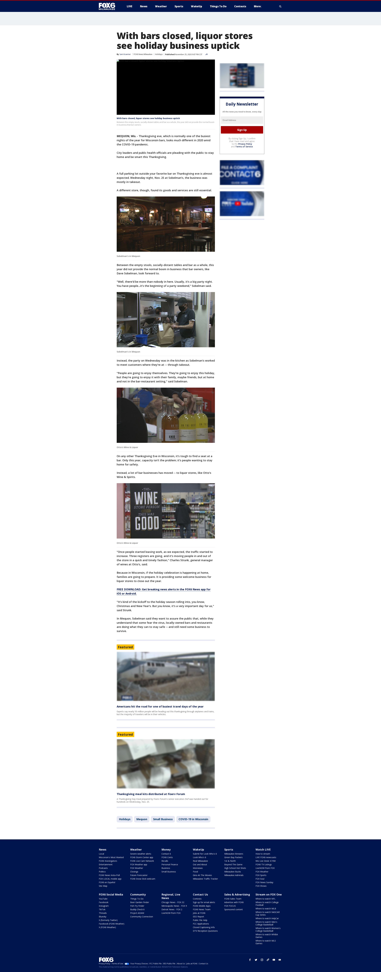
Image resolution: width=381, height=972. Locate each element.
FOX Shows (261, 885)
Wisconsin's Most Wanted (111, 857)
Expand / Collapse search (280, 6)
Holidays (159, 54)
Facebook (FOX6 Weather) (111, 923)
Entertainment (106, 864)
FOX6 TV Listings (264, 864)
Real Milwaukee (200, 860)
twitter (256, 959)
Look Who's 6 (199, 857)
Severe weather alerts (140, 853)
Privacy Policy (245, 143)
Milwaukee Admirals (233, 875)
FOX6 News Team (201, 909)
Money (166, 849)
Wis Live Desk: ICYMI (266, 860)
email (279, 959)
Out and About (200, 864)
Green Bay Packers (233, 857)
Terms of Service (244, 146)
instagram (262, 959)
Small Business (163, 819)
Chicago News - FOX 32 (172, 902)
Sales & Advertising (237, 894)
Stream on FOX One (269, 894)
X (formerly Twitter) (108, 920)
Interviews (198, 868)
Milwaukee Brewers (233, 853)
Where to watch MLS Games (266, 942)
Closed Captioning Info (204, 927)
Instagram (104, 905)
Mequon (141, 819)
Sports (228, 849)
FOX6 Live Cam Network (142, 860)
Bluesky (102, 916)
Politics (102, 871)
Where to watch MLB (266, 908)
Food (195, 871)
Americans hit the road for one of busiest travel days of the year (160, 706)
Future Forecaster (138, 875)
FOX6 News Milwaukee (143, 54)
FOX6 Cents (167, 857)
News (102, 849)
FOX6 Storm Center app (141, 857)
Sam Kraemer (125, 54)
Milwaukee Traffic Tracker (205, 878)
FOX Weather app (138, 864)
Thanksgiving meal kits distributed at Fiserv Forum (151, 794)
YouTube (103, 898)
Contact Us (200, 894)
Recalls (164, 860)
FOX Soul (260, 878)
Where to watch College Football (267, 903)
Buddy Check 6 (137, 909)
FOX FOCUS (230, 905)
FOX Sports (261, 875)
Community (138, 894)
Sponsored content (233, 909)
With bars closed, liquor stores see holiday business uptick (148, 118)
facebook (250, 959)
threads (268, 959)
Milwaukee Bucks (232, 871)
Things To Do (136, 898)
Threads (103, 913)
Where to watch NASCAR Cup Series (268, 913)
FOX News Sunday (264, 882)
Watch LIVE (263, 849)
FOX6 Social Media (111, 894)
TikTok (102, 909)
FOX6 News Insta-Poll (109, 875)
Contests (197, 898)
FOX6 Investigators (108, 860)
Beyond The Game (233, 864)
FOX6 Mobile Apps (202, 905)
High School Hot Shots (235, 868)
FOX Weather (136, 868)
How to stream (263, 853)
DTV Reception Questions (205, 930)
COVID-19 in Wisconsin (193, 819)
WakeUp (198, 849)
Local (101, 853)
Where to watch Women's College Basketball (268, 929)
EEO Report (198, 916)
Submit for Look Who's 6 (205, 853)
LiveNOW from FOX (265, 868)
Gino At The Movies (202, 875)
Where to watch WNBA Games (267, 936)
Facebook (103, 902)
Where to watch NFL (265, 898)
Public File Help (200, 920)
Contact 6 (166, 853)
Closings (134, 871)
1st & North (230, 860)
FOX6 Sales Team (232, 898)
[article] (166, 676)
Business (165, 868)
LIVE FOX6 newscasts (266, 857)
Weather (136, 849)
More (257, 6)
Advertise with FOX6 (234, 902)
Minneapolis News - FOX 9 (174, 905)
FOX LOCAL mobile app (110, 878)
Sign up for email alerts (204, 902)
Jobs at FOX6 (199, 913)
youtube (273, 959)
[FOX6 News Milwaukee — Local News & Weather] (108, 6)
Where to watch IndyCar (267, 918)
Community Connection (141, 916)
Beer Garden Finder (139, 902)
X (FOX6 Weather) (107, 927)
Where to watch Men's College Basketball (266, 923)
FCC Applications (201, 923)
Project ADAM (137, 913)
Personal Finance (169, 864)
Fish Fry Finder (137, 905)
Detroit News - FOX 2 (171, 909)
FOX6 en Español (107, 882)
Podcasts (103, 868)
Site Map (103, 885)
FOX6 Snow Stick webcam (142, 878)
